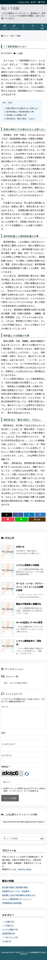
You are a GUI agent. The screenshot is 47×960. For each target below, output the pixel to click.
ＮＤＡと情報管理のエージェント (16, 899)
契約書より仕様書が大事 (15, 115)
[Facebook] (18, 515)
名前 (3, 733)
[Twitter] (6, 515)
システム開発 (10, 929)
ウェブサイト (6, 755)
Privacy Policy (24, 2)
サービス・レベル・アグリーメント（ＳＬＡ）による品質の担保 (29, 586)
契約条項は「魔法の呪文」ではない (20, 118)
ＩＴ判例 (8, 925)
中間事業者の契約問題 (12, 903)
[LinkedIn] (29, 515)
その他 (6, 941)
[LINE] (21, 519)
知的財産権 (8, 933)
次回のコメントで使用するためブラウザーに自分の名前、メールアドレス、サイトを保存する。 (25, 789)
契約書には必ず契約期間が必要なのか (18, 895)
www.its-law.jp (24, 869)
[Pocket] (7, 519)
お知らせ (20, 546)
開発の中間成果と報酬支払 (28, 604)
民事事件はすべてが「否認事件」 (16, 891)
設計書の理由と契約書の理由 (15, 887)
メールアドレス (8, 744)
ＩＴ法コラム (10, 937)
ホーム (5, 36)
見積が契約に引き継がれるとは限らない (21, 108)
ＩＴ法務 (17, 36)
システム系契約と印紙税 (27, 565)
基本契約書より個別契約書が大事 (19, 111)
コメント (4, 706)
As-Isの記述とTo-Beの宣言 (29, 622)
